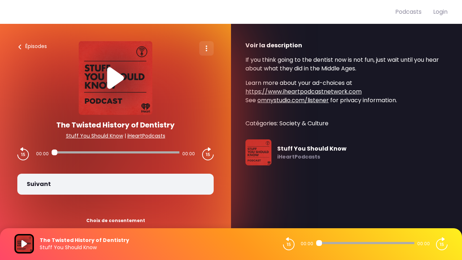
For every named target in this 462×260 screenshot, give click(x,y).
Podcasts (408, 12)
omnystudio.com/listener (293, 100)
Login (440, 12)
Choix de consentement (115, 220)
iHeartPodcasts (146, 135)
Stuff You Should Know (94, 135)
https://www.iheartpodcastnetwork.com (303, 91)
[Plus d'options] (206, 48)
